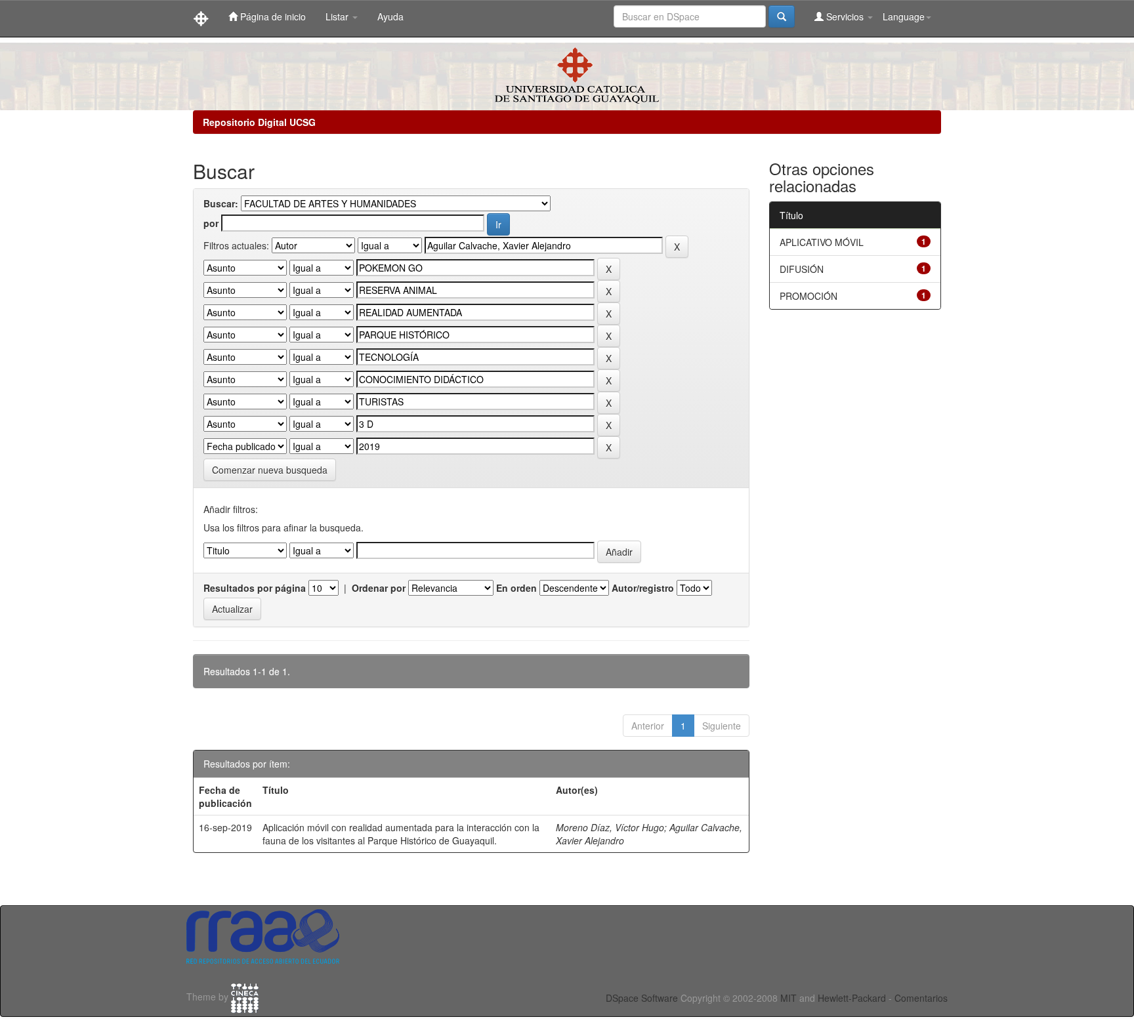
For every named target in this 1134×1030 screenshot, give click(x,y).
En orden (516, 587)
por (211, 223)
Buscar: (220, 203)
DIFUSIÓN (802, 269)
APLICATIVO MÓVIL (822, 242)
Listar (338, 16)
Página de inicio (272, 16)
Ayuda (390, 16)
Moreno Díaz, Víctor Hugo (610, 827)
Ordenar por (379, 587)
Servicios (845, 16)
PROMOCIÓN (808, 295)
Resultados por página (254, 587)
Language (904, 16)
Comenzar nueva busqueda (269, 469)
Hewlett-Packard (852, 997)
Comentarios (921, 997)
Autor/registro (643, 587)
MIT (788, 997)
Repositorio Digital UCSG (259, 122)
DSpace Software (642, 997)
